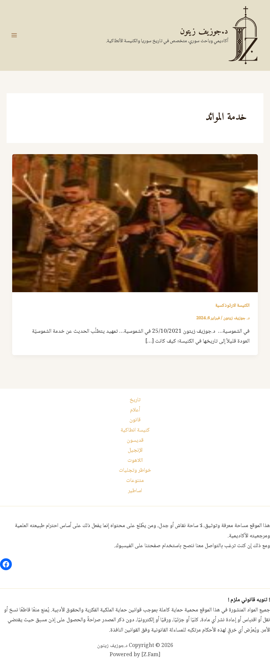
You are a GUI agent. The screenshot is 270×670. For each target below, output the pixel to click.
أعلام (135, 410)
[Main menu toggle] (14, 35)
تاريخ (135, 400)
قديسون (135, 440)
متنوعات (135, 481)
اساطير (135, 491)
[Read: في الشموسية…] (135, 223)
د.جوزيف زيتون (204, 31)
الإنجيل (135, 450)
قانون (135, 420)
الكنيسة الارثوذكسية (232, 306)
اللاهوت (135, 460)
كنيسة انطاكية (135, 430)
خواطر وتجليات (135, 470)
